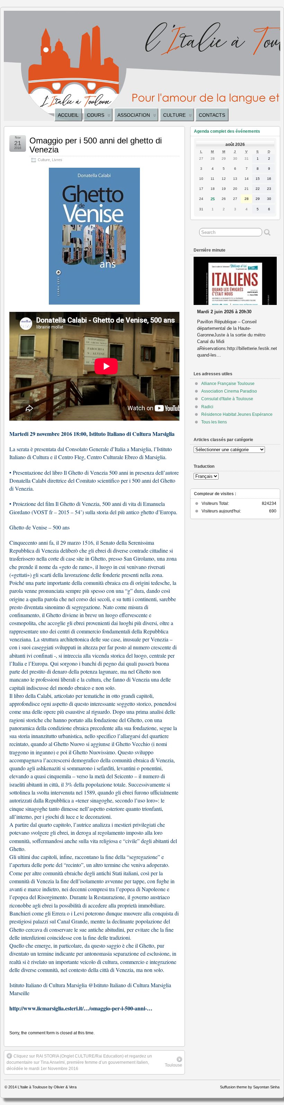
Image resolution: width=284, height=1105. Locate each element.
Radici (207, 406)
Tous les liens (214, 422)
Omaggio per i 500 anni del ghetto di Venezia (95, 145)
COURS (95, 115)
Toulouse (173, 1065)
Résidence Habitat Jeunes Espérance (237, 414)
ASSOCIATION (133, 115)
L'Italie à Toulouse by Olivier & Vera (47, 1087)
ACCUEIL (68, 115)
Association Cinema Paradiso (229, 391)
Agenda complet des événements (227, 131)
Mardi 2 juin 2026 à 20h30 (224, 311)
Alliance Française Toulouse (228, 383)
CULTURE (174, 115)
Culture (44, 160)
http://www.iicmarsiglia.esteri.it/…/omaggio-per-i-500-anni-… (80, 1008)
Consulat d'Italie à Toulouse (227, 398)
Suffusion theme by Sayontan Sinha (249, 1087)
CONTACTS (212, 115)
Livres (57, 160)
